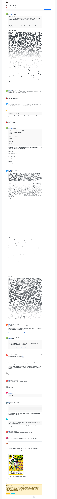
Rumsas (9, 97)
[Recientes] (1, 1)
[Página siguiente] (38, 497)
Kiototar (9, 170)
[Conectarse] (56, 1)
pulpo (9, 354)
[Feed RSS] (20, 7)
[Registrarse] (56, 2)
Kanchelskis (10, 90)
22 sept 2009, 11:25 (16, 402)
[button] (1, 498)
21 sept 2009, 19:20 (16, 170)
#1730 (41, 337)
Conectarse (12, 493)
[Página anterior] (19, 497)
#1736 (41, 402)
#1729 (41, 324)
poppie (9, 402)
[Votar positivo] (37, 88)
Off (6, 7)
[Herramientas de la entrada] (41, 88)
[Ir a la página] (25, 497)
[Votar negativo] (40, 88)
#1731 (41, 354)
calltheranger (10, 109)
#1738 (41, 431)
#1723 (41, 97)
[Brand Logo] (7, 2)
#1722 (41, 90)
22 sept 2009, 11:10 (15, 380)
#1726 (41, 121)
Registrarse (8, 493)
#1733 (41, 380)
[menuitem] (56, 1)
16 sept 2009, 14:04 (16, 121)
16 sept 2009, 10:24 (17, 90)
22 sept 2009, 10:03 (17, 337)
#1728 (41, 170)
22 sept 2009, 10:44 (15, 354)
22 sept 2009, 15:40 (15, 431)
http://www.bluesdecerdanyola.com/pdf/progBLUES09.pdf (17, 165)
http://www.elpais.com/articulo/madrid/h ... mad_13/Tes (17, 332)
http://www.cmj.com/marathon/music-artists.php (16, 85)
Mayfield (9, 324)
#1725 (41, 109)
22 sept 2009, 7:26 (16, 324)
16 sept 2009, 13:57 (17, 109)
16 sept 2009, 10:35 (16, 97)
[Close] (41, 486)
